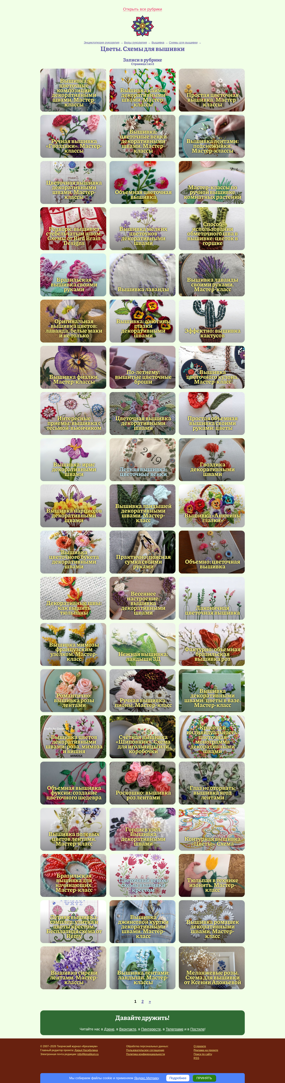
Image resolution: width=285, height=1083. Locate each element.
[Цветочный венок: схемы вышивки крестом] (142, 875)
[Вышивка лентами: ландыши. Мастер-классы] (142, 967)
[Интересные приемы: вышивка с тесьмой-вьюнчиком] (73, 413)
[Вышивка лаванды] (142, 274)
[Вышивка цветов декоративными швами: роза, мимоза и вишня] (74, 743)
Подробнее (177, 1078)
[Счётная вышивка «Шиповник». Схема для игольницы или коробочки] (143, 743)
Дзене (109, 1029)
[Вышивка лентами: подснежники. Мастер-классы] (212, 136)
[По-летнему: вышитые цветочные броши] (142, 367)
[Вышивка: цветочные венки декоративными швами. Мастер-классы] (143, 141)
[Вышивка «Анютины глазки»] (212, 505)
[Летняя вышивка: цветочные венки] (142, 459)
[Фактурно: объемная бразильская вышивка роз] (212, 644)
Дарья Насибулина (86, 1050)
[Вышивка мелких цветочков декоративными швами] (143, 235)
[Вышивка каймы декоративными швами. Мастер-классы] (143, 97)
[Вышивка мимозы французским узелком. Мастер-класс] (74, 651)
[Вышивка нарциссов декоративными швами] (73, 505)
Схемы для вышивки (183, 42)
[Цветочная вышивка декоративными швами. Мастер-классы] (74, 189)
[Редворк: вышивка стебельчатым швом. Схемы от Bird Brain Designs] (74, 235)
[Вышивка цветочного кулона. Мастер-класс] (212, 367)
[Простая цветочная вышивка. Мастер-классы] (212, 90)
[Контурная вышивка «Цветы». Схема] (212, 829)
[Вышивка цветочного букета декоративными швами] (74, 559)
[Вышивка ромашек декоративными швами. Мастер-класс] (212, 928)
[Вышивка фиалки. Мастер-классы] (73, 367)
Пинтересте (151, 1029)
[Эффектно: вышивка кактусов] (212, 321)
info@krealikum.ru (88, 1054)
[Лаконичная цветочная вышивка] (212, 598)
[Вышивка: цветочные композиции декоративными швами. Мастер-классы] (74, 92)
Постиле (197, 1029)
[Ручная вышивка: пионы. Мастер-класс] (142, 690)
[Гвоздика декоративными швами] (212, 459)
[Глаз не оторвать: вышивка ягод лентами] (212, 783)
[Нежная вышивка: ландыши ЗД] (142, 644)
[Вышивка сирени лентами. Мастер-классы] (73, 967)
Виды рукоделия (135, 42)
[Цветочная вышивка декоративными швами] (142, 413)
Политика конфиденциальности (145, 1054)
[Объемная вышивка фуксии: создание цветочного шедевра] (73, 783)
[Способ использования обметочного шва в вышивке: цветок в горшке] (212, 233)
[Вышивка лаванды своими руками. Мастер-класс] (212, 274)
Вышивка (158, 42)
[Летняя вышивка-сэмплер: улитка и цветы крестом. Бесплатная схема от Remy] (74, 926)
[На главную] (142, 35)
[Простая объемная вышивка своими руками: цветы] (212, 413)
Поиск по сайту (203, 1054)
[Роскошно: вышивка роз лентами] (142, 783)
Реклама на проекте (206, 1050)
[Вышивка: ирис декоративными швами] (73, 459)
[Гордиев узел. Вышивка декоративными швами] (143, 836)
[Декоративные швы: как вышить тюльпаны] (73, 598)
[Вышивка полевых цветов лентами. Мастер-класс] (73, 829)
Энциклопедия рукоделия (101, 42)
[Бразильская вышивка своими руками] (73, 274)
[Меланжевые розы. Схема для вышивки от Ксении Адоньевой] (212, 967)
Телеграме (174, 1029)
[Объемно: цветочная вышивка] (212, 552)
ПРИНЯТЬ (204, 1078)
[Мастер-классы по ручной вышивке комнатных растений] (212, 182)
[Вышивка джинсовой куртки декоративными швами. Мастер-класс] (143, 926)
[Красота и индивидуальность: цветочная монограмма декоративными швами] (212, 739)
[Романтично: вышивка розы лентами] (73, 690)
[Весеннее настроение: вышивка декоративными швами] (143, 603)
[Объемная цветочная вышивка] (142, 182)
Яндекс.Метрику (146, 1078)
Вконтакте (127, 1029)
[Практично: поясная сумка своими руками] (142, 552)
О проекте (200, 1046)
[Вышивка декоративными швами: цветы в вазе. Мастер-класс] (212, 697)
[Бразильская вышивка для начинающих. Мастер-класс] (74, 882)
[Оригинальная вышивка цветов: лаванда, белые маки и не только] (74, 328)
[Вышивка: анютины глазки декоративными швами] (143, 328)
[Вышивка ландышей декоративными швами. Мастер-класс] (143, 512)
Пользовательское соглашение (145, 1050)
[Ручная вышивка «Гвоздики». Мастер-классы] (73, 136)
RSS (196, 1058)
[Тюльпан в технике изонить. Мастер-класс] (212, 875)
